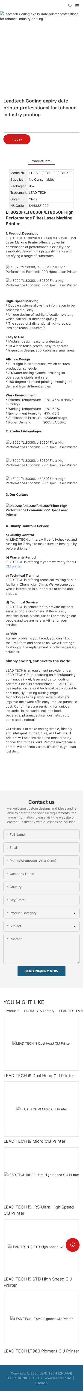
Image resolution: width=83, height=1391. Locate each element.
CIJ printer (13, 566)
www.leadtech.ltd (58, 1378)
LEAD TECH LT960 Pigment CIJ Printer (41, 1351)
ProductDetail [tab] (41, 161)
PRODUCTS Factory (39, 1011)
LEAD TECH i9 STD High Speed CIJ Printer (38, 1282)
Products (12, 1011)
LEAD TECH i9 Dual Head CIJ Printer (39, 1075)
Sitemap (41, 1383)
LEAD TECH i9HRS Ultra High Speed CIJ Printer (39, 1210)
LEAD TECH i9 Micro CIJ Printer (34, 1141)
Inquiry (17, 139)
